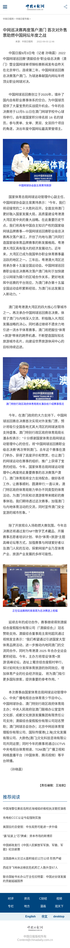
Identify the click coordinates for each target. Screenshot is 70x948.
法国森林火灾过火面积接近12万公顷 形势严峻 (32, 858)
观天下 (59, 906)
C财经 (43, 898)
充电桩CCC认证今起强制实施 (22, 817)
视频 (59, 898)
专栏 (11, 906)
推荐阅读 (11, 797)
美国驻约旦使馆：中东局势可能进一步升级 (30, 826)
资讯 (27, 898)
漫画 (43, 906)
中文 (44, 916)
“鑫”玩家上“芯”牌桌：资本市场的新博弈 (27, 836)
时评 (11, 898)
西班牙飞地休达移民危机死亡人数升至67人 (30, 867)
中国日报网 (8, 19)
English (30, 916)
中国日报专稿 (22, 19)
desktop (58, 916)
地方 (27, 906)
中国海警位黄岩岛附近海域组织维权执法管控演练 (34, 808)
